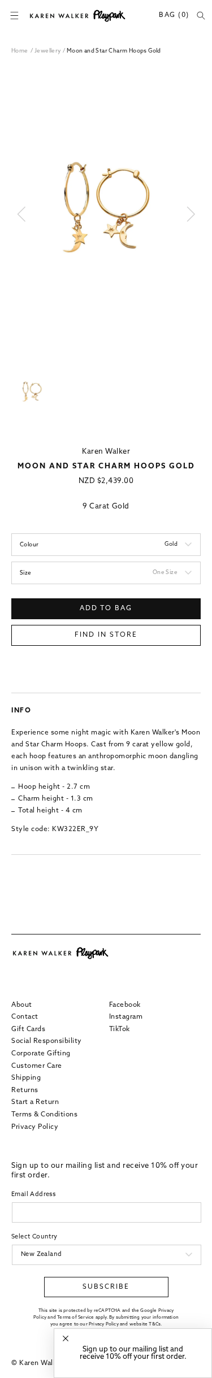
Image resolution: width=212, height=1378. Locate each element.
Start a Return (35, 1102)
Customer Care (36, 1066)
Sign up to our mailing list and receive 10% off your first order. (133, 1353)
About (21, 1005)
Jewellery (48, 51)
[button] (14, 15)
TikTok (119, 1029)
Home (19, 51)
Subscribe (106, 1287)
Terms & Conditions (44, 1114)
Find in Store (106, 635)
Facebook (125, 1005)
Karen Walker (106, 451)
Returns (24, 1090)
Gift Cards (28, 1029)
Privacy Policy (34, 1127)
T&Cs (155, 1324)
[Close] (65, 1339)
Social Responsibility (46, 1041)
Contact (24, 1017)
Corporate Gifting (41, 1053)
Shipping (26, 1078)
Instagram (126, 1017)
